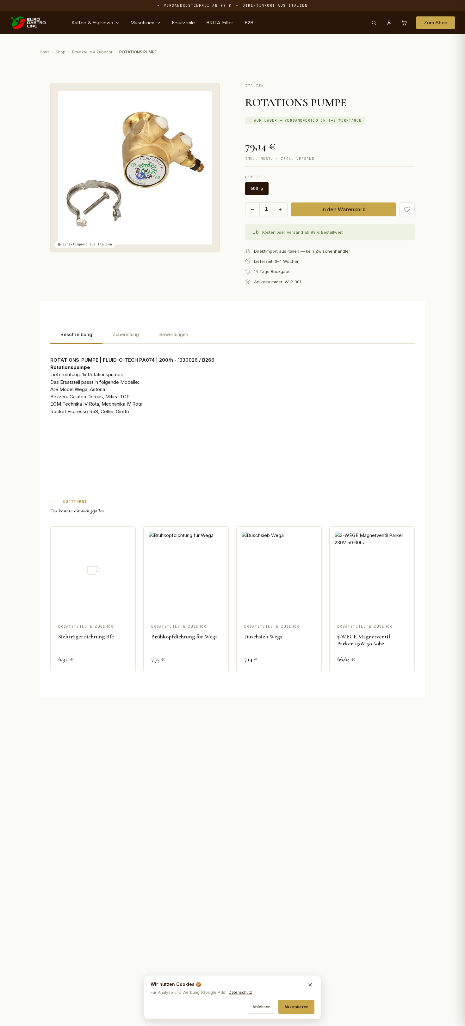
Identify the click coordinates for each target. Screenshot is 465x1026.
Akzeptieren (296, 1007)
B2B (249, 23)
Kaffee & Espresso (92, 23)
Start (44, 52)
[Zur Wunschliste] (407, 209)
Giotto (122, 411)
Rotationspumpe (70, 367)
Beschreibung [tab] (76, 334)
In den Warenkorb (343, 209)
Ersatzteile (183, 23)
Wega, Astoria (90, 389)
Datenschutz (240, 992)
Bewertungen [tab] (173, 334)
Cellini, (108, 411)
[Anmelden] (389, 23)
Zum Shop (435, 23)
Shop (60, 52)
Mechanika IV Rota (122, 404)
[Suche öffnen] (374, 23)
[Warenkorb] (404, 23)
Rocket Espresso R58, (74, 411)
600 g (257, 188)
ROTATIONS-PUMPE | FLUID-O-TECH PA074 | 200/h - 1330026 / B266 (132, 360)
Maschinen (142, 23)
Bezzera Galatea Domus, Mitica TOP (90, 397)
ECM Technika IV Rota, (75, 404)
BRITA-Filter (219, 23)
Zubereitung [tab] (126, 334)
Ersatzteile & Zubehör (92, 52)
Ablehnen (261, 1007)
